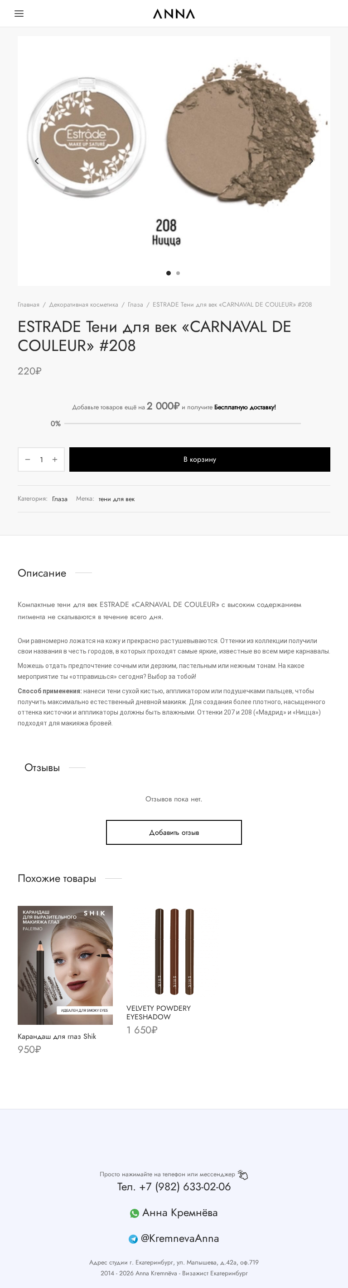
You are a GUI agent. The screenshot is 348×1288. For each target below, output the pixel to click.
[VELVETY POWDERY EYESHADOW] (174, 951)
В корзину (200, 460)
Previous (37, 161)
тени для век (117, 498)
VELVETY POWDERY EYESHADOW (158, 1012)
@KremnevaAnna (180, 1238)
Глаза (135, 304)
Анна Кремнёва (180, 1212)
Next (311, 161)
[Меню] (19, 13)
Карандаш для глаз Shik (57, 1036)
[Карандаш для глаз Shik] (65, 965)
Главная (28, 304)
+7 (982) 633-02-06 (185, 1186)
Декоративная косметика (83, 304)
